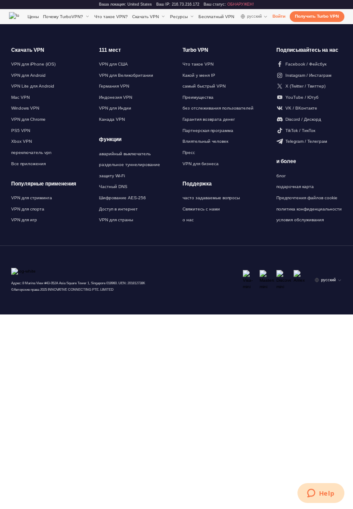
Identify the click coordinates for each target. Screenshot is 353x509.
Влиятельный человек (205, 141)
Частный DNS (113, 186)
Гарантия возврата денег (209, 119)
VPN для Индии (115, 108)
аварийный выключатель (125, 153)
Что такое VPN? (111, 16)
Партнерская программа (208, 130)
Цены (33, 16)
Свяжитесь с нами (201, 209)
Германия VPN (114, 86)
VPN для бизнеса (201, 163)
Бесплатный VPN (216, 16)
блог (281, 175)
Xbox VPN (21, 141)
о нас (188, 219)
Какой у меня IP (199, 75)
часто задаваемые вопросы (211, 197)
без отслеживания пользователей (218, 108)
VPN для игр (24, 219)
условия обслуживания (300, 219)
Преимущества (198, 97)
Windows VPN (25, 108)
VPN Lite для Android (32, 86)
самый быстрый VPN (204, 86)
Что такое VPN (198, 64)
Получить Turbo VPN (317, 16)
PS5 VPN (20, 130)
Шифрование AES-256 (122, 197)
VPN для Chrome (28, 119)
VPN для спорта (27, 209)
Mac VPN (20, 97)
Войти (278, 16)
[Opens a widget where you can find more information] (320, 494)
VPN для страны (116, 219)
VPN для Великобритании (126, 75)
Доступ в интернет (118, 209)
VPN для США (113, 64)
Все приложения (28, 163)
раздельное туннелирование (129, 164)
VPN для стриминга (31, 197)
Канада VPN (112, 119)
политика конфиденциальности (309, 209)
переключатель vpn (31, 152)
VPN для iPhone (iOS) (33, 64)
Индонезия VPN (115, 97)
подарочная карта (295, 186)
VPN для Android (28, 75)
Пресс (189, 152)
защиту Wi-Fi (112, 175)
